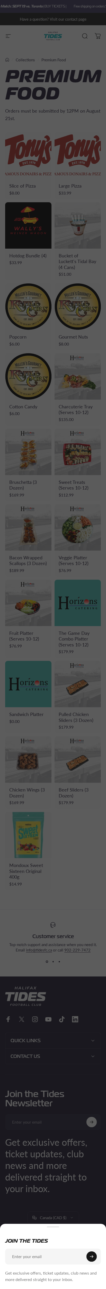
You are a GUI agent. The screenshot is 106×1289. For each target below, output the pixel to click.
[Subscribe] (91, 1256)
